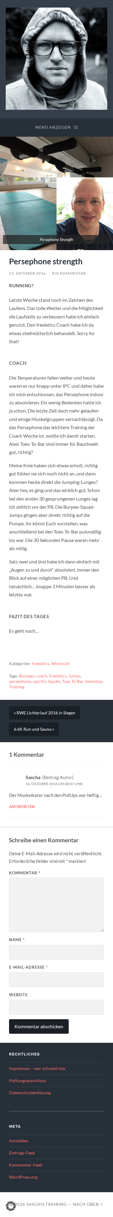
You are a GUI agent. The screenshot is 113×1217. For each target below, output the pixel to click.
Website (18, 994)
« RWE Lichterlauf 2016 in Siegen (44, 712)
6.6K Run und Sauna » (34, 729)
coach (41, 676)
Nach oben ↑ (88, 1204)
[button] (11, 1206)
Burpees (26, 676)
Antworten (22, 806)
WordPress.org (23, 1177)
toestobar (94, 681)
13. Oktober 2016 (27, 273)
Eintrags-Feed (22, 1152)
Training (16, 686)
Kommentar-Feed (25, 1165)
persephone (20, 681)
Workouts (60, 663)
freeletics (40, 663)
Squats (54, 681)
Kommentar (24, 872)
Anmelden (18, 1140)
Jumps (74, 676)
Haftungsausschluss (27, 1080)
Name (17, 939)
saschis (39, 681)
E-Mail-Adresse (28, 967)
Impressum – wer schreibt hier (37, 1068)
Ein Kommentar (69, 273)
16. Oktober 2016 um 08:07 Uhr (54, 783)
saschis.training (47, 1204)
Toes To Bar (72, 681)
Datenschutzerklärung (30, 1092)
